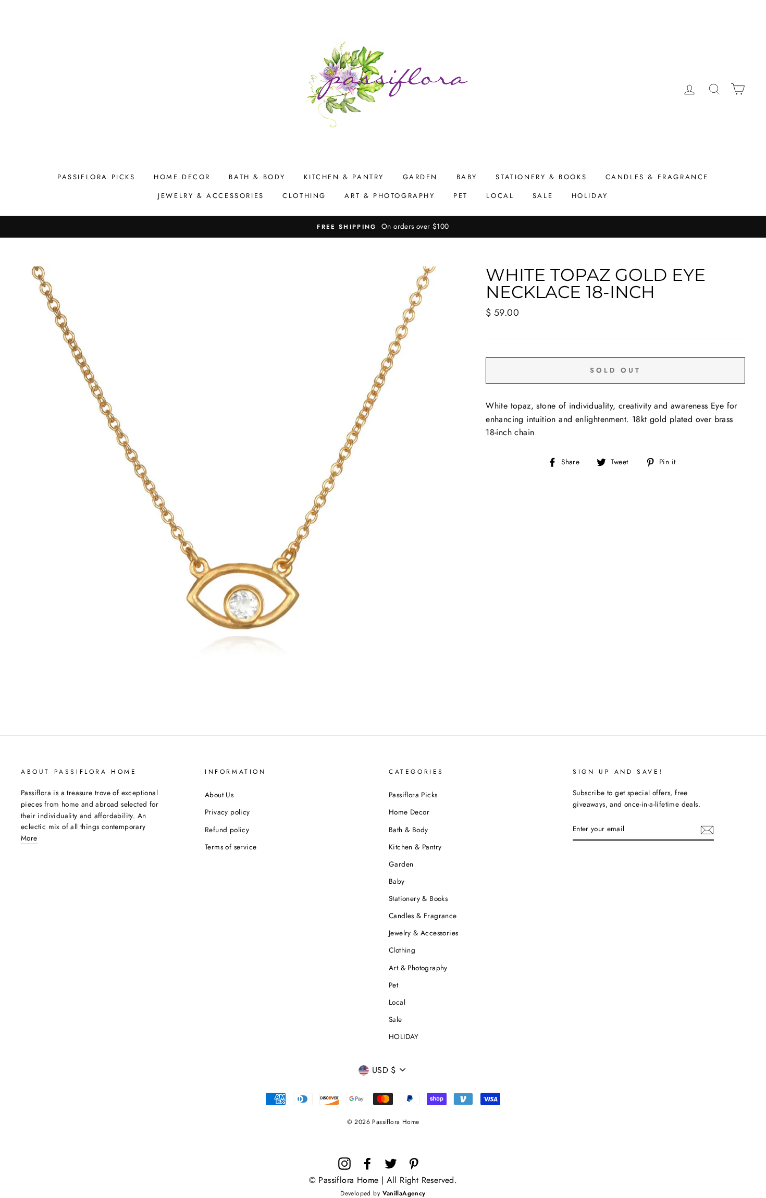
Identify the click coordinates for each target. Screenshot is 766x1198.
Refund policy (227, 829)
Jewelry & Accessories (211, 196)
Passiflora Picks (96, 177)
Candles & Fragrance (657, 177)
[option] (383, 226)
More (29, 838)
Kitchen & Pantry (344, 177)
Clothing (304, 196)
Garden (420, 177)
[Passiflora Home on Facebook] (367, 1163)
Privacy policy (227, 812)
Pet (460, 196)
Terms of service (230, 847)
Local (500, 196)
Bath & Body (257, 177)
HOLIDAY (590, 196)
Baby (466, 177)
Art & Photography (389, 196)
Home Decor (182, 177)
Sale (543, 196)
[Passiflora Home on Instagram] (344, 1163)
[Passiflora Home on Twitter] (391, 1163)
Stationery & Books (541, 177)
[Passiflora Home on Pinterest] (413, 1163)
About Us (219, 794)
